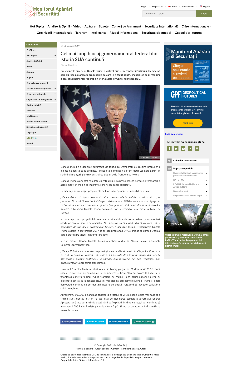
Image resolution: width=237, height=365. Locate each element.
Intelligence (98, 32)
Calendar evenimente (185, 160)
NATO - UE (178, 180)
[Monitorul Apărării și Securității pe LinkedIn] (190, 148)
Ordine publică (33, 105)
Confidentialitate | (130, 349)
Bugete (104, 26)
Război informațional (124, 32)
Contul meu (32, 45)
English (206, 7)
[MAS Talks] (41, 138)
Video (77, 26)
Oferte (173, 7)
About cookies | (103, 349)
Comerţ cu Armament (126, 26)
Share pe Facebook (72, 322)
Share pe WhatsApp (144, 322)
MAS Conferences (174, 134)
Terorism (81, 32)
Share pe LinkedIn (119, 322)
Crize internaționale (195, 26)
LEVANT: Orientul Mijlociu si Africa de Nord (186, 185)
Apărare (89, 26)
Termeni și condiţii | (84, 349)
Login (143, 7)
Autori (29, 144)
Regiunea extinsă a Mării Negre (187, 196)
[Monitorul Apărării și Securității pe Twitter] (176, 148)
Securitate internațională (161, 26)
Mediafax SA (119, 345)
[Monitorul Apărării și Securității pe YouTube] (183, 148)
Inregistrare (157, 7)
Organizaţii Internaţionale (54, 32)
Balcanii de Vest (180, 191)
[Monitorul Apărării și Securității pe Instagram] (197, 148)
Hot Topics (37, 26)
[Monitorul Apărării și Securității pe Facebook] (169, 148)
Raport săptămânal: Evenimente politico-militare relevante (188, 174)
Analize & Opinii (59, 26)
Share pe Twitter (96, 322)
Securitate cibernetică (157, 32)
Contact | (115, 349)
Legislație (31, 133)
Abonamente (188, 7)
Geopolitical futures (188, 32)
